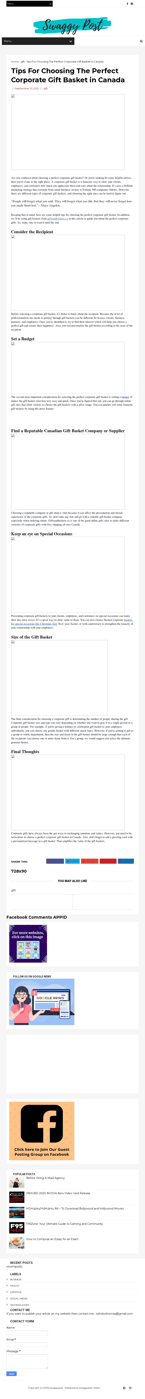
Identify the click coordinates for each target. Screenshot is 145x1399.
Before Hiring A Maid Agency (45, 1178)
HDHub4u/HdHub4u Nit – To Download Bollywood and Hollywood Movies (75, 1208)
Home (15, 61)
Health (14, 1285)
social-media (19, 1298)
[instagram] (132, 4)
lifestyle (16, 1292)
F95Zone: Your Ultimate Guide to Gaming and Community (64, 1224)
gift (23, 61)
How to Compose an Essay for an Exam (52, 1239)
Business (15, 1279)
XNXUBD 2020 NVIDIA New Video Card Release (58, 1193)
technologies (19, 1304)
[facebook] (127, 4)
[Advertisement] (72, 1064)
